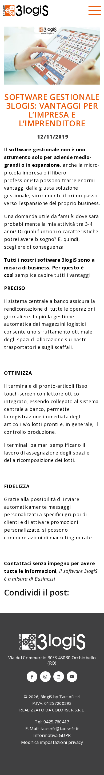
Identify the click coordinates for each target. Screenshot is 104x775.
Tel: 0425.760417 (52, 722)
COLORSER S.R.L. (68, 709)
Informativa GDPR (52, 735)
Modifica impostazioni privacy (52, 742)
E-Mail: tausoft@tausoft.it (52, 729)
